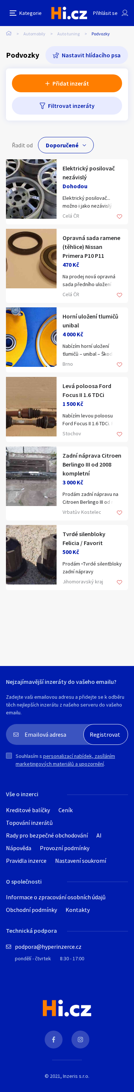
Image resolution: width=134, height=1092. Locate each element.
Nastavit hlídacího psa (91, 55)
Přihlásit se (105, 13)
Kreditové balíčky (28, 810)
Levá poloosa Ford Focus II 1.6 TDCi (87, 390)
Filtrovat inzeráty (71, 105)
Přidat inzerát (70, 83)
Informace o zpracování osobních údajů (56, 897)
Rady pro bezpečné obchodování (47, 835)
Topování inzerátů (29, 822)
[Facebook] (54, 1039)
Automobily (34, 33)
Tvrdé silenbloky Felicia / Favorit (84, 538)
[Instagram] (80, 1039)
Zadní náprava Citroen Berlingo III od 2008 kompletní (92, 464)
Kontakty (78, 909)
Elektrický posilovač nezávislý (89, 172)
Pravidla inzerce (26, 860)
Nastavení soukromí (80, 860)
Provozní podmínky (64, 848)
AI (99, 835)
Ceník (65, 810)
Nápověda (18, 848)
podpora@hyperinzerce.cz (48, 946)
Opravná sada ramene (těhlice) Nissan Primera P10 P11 (91, 246)
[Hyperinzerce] (69, 13)
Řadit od (22, 145)
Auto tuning (68, 33)
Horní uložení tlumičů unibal (90, 321)
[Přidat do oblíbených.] (119, 217)
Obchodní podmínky (31, 909)
